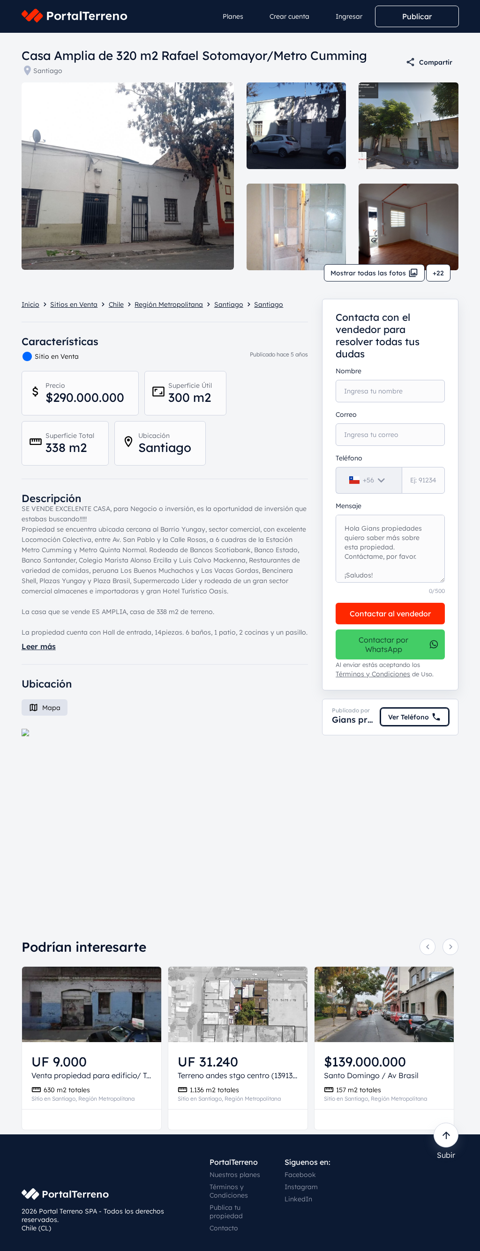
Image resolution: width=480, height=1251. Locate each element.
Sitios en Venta (74, 304)
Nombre (348, 371)
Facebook (300, 1174)
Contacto (224, 1228)
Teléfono (349, 458)
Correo (346, 414)
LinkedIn (298, 1199)
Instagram (301, 1187)
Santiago (47, 71)
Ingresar (349, 16)
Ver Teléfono (408, 717)
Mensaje (348, 506)
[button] (165, 816)
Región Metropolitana (169, 304)
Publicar (417, 16)
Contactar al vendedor (390, 613)
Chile (116, 304)
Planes (233, 16)
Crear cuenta (289, 16)
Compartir (435, 62)
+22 (438, 273)
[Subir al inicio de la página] (446, 1135)
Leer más (39, 646)
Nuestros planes (235, 1174)
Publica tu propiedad (226, 1211)
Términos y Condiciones (373, 674)
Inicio (30, 304)
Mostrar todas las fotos (368, 273)
